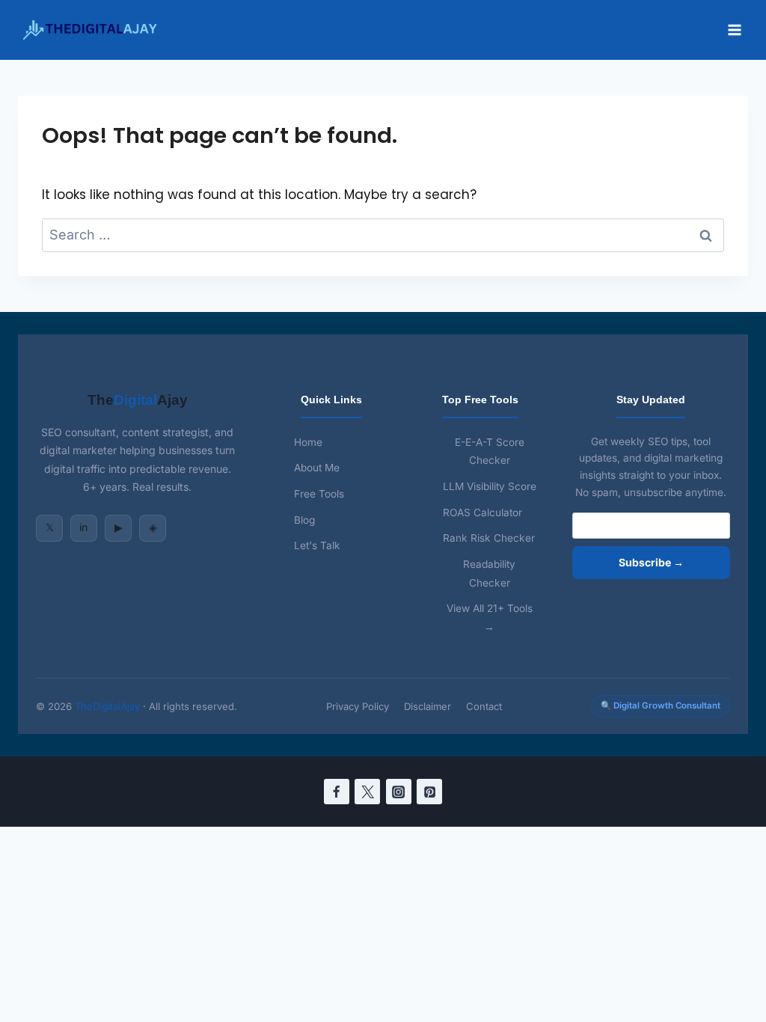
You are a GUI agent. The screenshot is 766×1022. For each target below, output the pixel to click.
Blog (304, 520)
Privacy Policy (357, 706)
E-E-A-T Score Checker (489, 451)
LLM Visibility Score (489, 486)
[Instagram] (398, 791)
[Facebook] (336, 791)
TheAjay (138, 400)
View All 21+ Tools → (490, 617)
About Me (317, 468)
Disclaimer (427, 706)
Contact (484, 706)
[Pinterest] (429, 791)
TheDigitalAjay (107, 706)
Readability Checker (489, 573)
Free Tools (319, 494)
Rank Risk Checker (489, 538)
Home (308, 442)
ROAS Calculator (482, 512)
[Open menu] (734, 29)
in (83, 527)
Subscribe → (651, 562)
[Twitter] (367, 791)
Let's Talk (317, 545)
